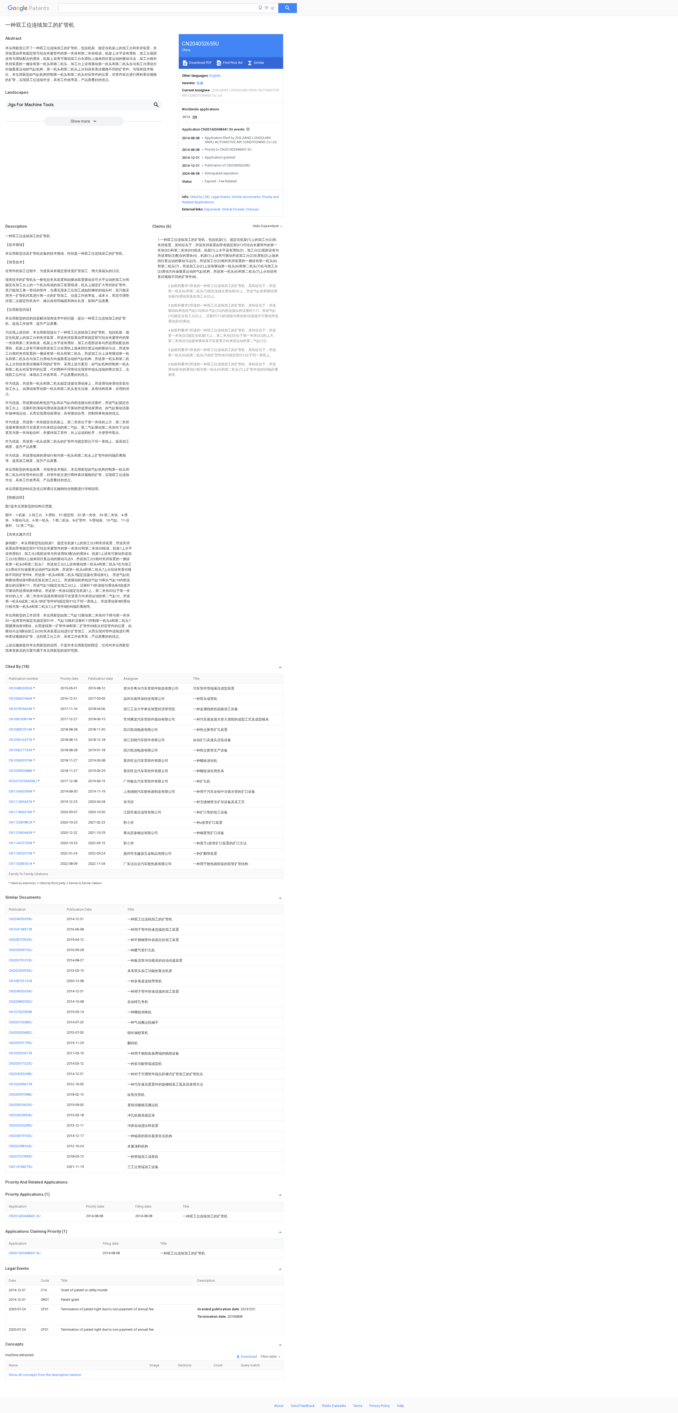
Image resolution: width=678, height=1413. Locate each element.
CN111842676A (21, 812)
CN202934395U (20, 971)
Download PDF (200, 63)
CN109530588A (21, 771)
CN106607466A (21, 698)
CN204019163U (20, 1136)
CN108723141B (20, 981)
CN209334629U (20, 1105)
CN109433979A (21, 760)
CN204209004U (20, 1115)
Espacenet (212, 209)
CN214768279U (20, 1167)
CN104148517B (20, 929)
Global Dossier (233, 209)
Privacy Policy (379, 1406)
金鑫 (200, 83)
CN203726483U (20, 1022)
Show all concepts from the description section (45, 1375)
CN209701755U (20, 1043)
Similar (258, 63)
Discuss (252, 209)
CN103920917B (20, 1053)
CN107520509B (20, 1012)
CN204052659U (20, 919)
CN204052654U (20, 991)
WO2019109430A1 (23, 781)
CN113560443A (21, 833)
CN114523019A (21, 853)
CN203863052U (20, 1002)
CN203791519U (20, 960)
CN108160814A (21, 719)
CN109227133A (21, 750)
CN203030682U (20, 1032)
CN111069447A (21, 802)
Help (400, 1406)
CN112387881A (21, 822)
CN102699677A (20, 1084)
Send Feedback (303, 1406)
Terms (357, 1406)
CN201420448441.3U (25, 1216)
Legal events (220, 197)
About (279, 1406)
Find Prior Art (232, 63)
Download (248, 1356)
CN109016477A (21, 740)
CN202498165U (20, 1146)
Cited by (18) (199, 197)
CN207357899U (20, 1156)
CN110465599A (21, 791)
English (215, 76)
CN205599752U (20, 950)
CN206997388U (20, 1094)
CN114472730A (21, 843)
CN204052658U (20, 1074)
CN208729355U (20, 940)
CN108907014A (21, 729)
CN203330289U (20, 1125)
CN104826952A (21, 688)
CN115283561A (21, 864)
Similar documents (246, 197)
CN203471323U (20, 1063)
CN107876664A (21, 709)
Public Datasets (334, 1406)
